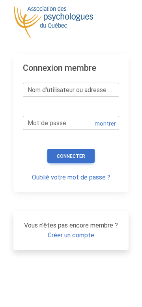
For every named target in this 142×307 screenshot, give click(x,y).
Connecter (71, 156)
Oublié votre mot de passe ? (71, 177)
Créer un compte (71, 235)
